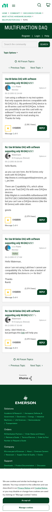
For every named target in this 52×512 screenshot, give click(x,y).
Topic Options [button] (10, 52)
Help (47, 36)
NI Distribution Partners (13, 433)
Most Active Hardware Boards (16, 16)
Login (37, 36)
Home (4, 13)
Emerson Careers (41, 451)
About (29, 451)
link (23, 333)
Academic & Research (13, 413)
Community (15, 13)
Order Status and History (35, 433)
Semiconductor (34, 420)
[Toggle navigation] (14, 6)
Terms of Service (28, 437)
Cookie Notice (41, 487)
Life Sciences (20, 420)
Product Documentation (25, 465)
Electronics (21, 416)
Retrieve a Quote (12, 437)
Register (26, 36)
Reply (42, 128)
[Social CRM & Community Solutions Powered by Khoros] (25, 377)
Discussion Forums (32, 13)
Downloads (8, 465)
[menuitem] (39, 5)
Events (40, 454)
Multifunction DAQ (11, 19)
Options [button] (42, 88)
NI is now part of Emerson (14, 451)
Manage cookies (26, 508)
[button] (8, 128)
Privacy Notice (24, 487)
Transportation (11, 423)
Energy (31, 416)
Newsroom (10, 454)
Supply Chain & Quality (26, 454)
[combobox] (19, 44)
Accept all (26, 500)
